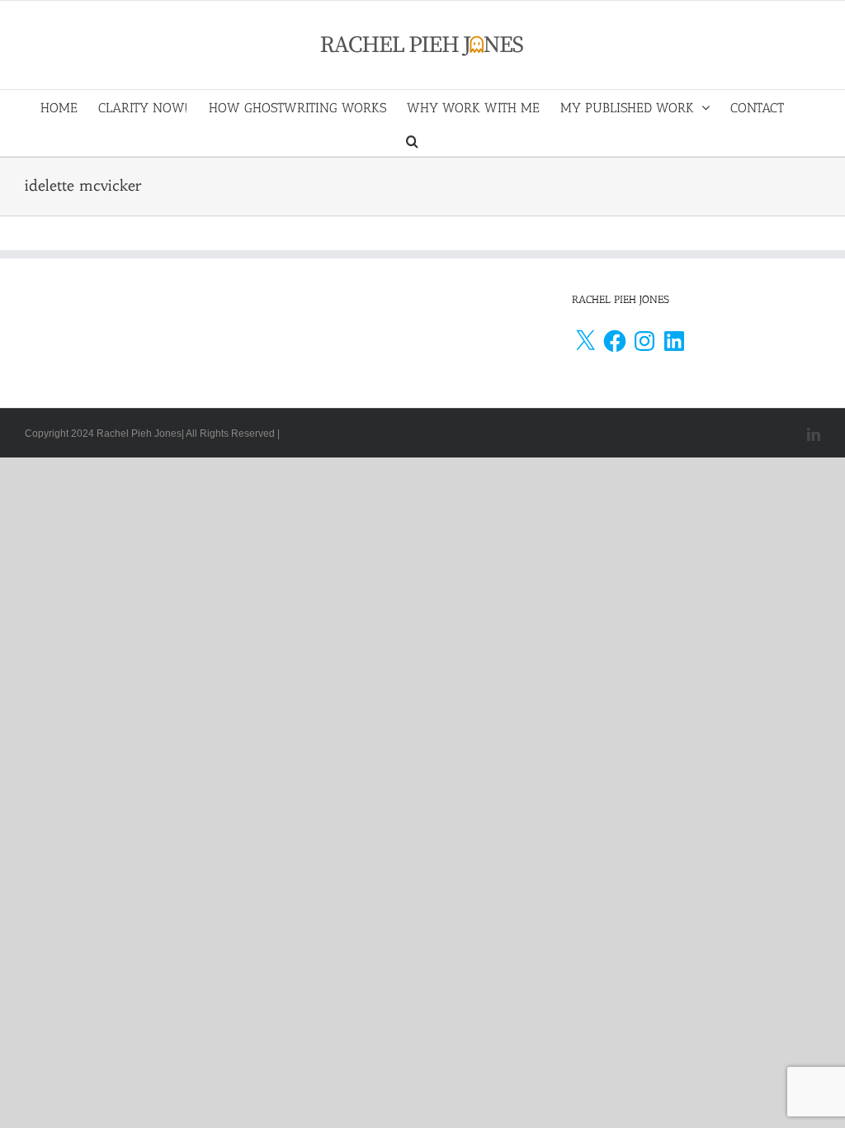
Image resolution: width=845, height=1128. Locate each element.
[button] (412, 139)
